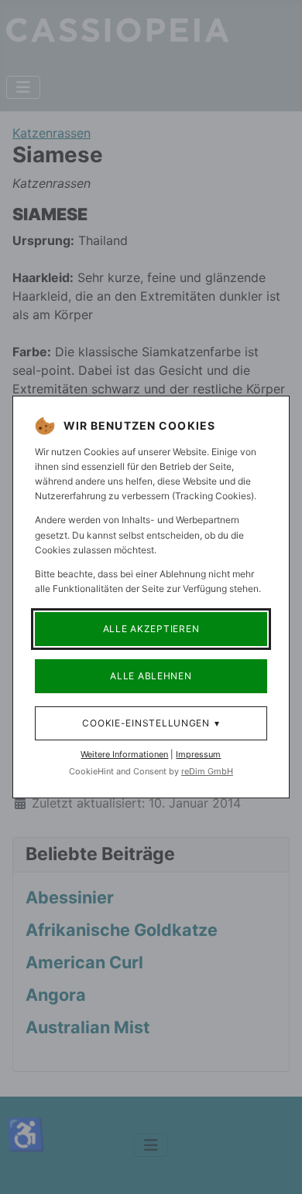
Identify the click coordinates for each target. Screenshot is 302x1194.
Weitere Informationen (124, 754)
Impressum (198, 754)
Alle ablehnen (150, 676)
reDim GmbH (207, 771)
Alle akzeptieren (151, 628)
